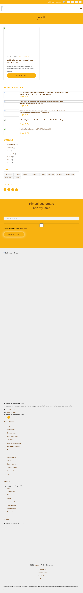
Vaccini (9, 163)
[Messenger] (76, 2)
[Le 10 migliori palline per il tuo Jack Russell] (21, 28)
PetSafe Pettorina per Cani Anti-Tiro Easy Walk (35, 129)
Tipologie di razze (12, 436)
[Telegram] (80, 2)
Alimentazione (11, 144)
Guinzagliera (11, 491)
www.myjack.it (11, 412)
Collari (25, 174)
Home (9, 426)
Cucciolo (51, 174)
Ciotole (18, 174)
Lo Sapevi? (10, 154)
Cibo (8, 488)
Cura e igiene (11, 464)
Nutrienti (59, 174)
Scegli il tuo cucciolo (13, 446)
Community (10, 471)
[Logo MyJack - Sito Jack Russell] (41, 327)
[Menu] (80, 8)
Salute (9, 160)
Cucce (43, 174)
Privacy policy (23, 228)
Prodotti (26, 56)
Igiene (9, 498)
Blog (8, 474)
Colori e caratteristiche (14, 443)
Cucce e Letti (11, 502)
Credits (42, 579)
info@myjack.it (11, 410)
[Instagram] (72, 2)
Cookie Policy (42, 576)
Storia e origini (11, 433)
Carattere (10, 440)
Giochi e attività (12, 467)
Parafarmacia (70, 174)
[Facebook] (68, 2)
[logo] (4, 8)
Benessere (10, 147)
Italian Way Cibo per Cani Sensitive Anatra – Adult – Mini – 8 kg (41, 120)
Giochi (20, 56)
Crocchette (34, 174)
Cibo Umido (8, 174)
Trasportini (8, 177)
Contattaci (42, 569)
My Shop (7, 481)
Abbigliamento (11, 508)
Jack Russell (11, 429)
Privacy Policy (42, 573)
